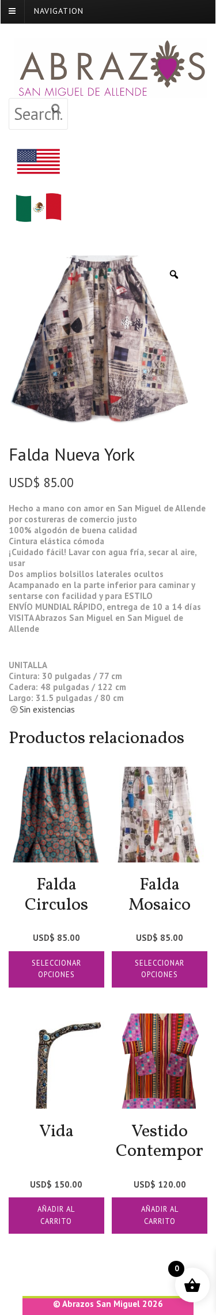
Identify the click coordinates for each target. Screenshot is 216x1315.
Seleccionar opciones (56, 969)
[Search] (56, 109)
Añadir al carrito (56, 1215)
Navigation (59, 10)
